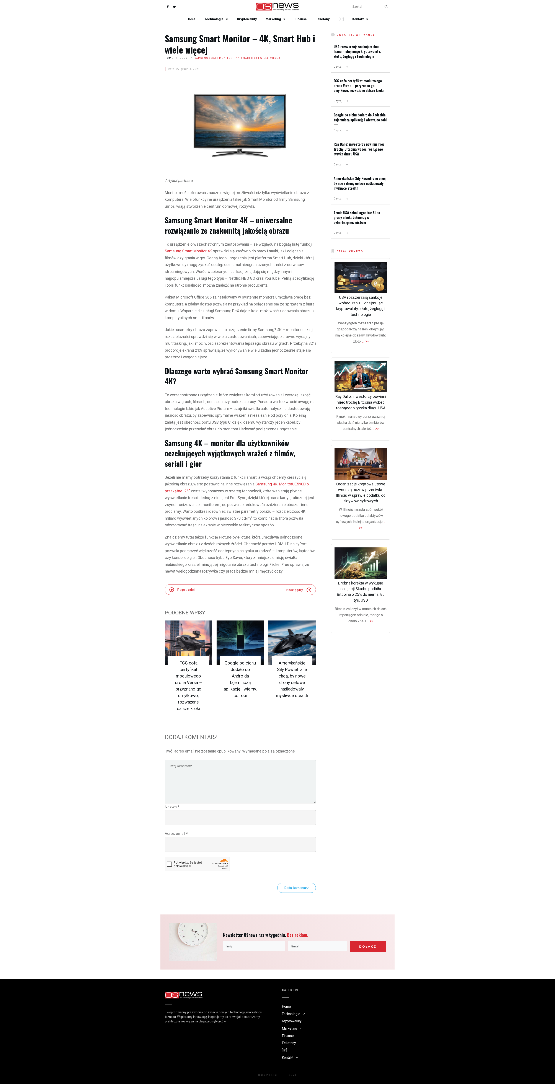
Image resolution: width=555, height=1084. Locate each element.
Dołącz (367, 946)
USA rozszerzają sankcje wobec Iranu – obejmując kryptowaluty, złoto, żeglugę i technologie (357, 51)
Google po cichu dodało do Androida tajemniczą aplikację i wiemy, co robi (360, 117)
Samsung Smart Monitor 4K (188, 251)
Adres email (176, 833)
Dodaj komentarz (296, 888)
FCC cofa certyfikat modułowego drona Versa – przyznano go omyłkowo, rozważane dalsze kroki (359, 85)
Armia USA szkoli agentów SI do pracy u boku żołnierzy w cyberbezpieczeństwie (357, 217)
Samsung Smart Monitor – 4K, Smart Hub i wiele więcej (240, 44)
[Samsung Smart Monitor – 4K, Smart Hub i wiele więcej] (240, 124)
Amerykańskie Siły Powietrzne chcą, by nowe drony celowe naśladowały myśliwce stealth (360, 183)
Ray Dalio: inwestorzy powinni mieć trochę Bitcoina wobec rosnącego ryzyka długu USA (359, 149)
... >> (365, 341)
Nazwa (172, 807)
